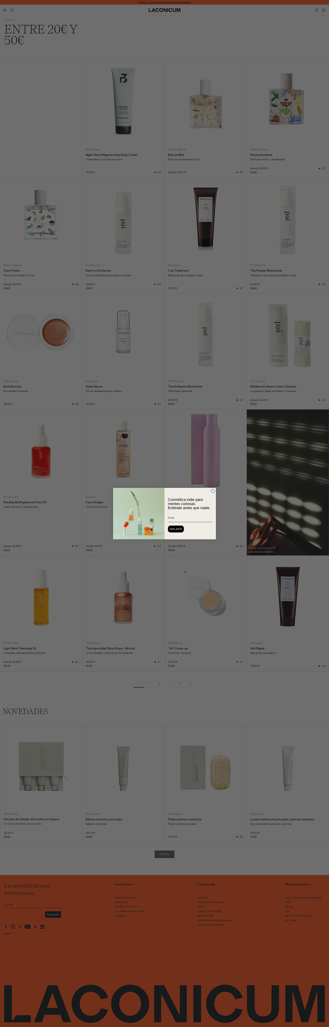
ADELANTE (176, 529)
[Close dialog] (213, 491)
